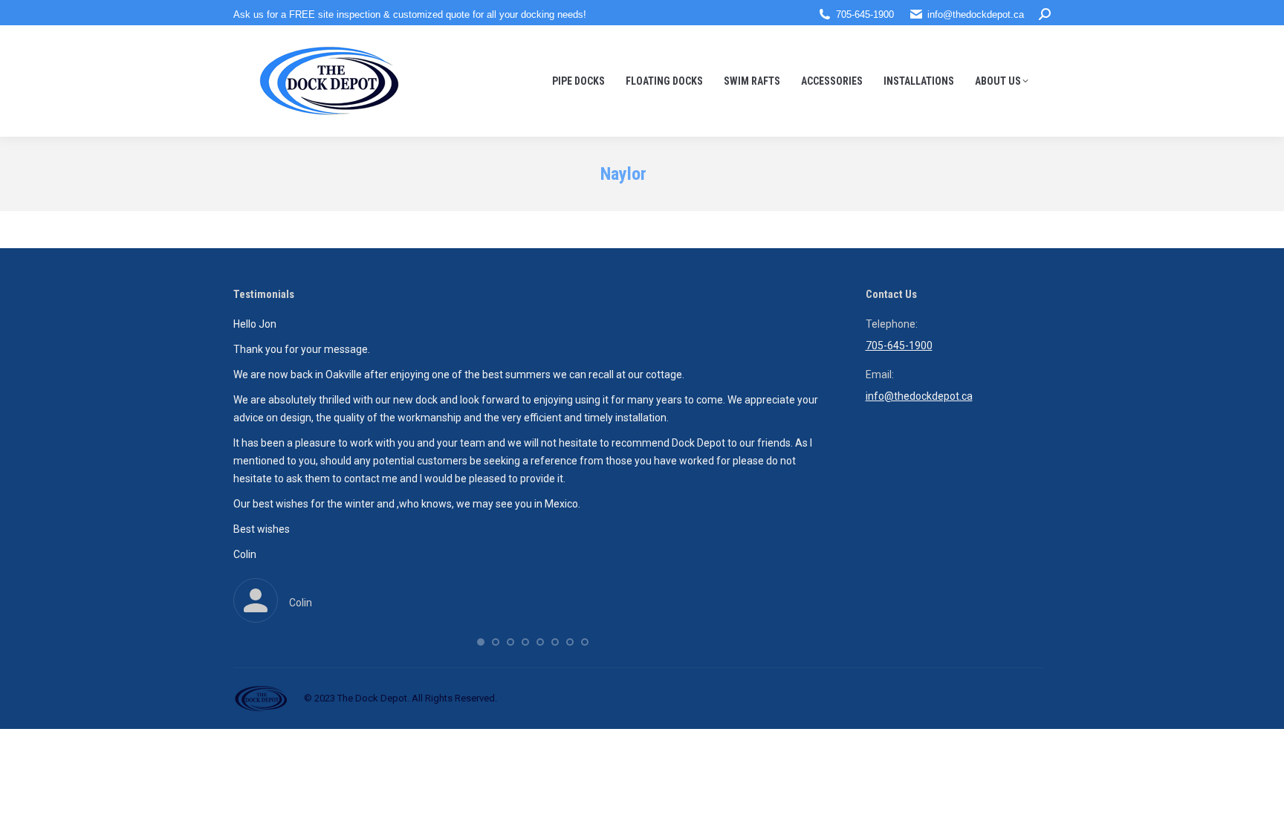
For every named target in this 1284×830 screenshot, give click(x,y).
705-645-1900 (865, 14)
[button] (480, 642)
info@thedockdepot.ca (975, 14)
